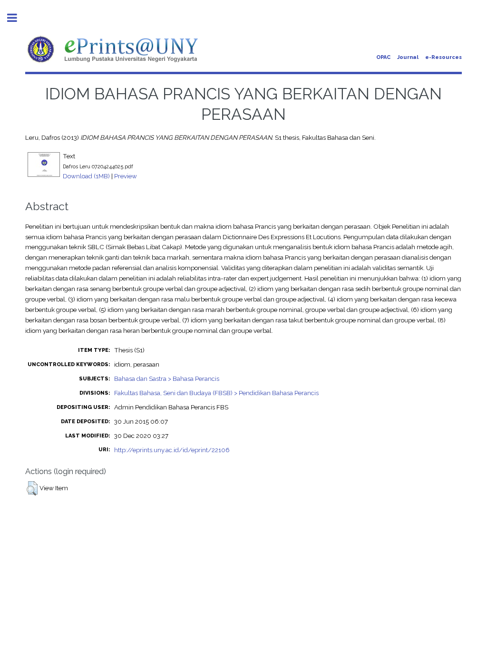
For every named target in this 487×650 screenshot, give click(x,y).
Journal (408, 57)
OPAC (383, 57)
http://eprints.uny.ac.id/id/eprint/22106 (172, 450)
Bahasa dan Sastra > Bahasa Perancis (166, 378)
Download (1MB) (86, 176)
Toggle (17, 18)
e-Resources (443, 57)
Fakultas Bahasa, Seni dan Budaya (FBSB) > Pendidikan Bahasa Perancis (216, 393)
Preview (125, 176)
